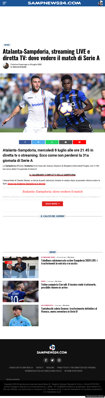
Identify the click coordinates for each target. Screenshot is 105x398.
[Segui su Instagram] (59, 360)
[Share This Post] (52, 142)
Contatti (39, 367)
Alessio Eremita (19, 67)
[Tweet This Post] (39, 142)
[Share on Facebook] (25, 142)
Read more (51, 204)
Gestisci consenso (13, 379)
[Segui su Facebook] (45, 360)
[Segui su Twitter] (52, 360)
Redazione (50, 367)
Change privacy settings (94, 396)
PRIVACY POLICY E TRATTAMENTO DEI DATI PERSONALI (76, 367)
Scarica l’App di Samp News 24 (21, 367)
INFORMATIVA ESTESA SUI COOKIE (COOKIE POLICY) (43, 370)
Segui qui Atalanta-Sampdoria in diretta (26, 183)
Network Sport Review (73, 370)
